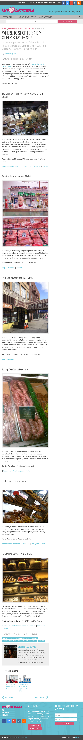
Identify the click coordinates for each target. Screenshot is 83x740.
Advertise (31, 2)
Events (34, 17)
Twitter (19, 268)
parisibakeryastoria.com (11, 544)
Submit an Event (35, 729)
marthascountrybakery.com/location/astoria (19, 626)
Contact (52, 2)
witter (45, 166)
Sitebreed (78, 737)
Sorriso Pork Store (31, 641)
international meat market (23, 638)
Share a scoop (34, 725)
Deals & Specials (45, 17)
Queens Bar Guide (42, 2)
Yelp (3, 268)
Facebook (27, 166)
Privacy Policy (22, 737)
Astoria (4, 28)
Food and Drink (29, 28)
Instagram (37, 166)
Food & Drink (8, 17)
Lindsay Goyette (10, 53)
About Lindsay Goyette (27, 647)
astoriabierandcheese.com (12, 166)
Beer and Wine (12, 28)
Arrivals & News (22, 17)
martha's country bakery (9, 641)
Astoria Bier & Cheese (8, 638)
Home (19, 2)
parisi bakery (21, 641)
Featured (20, 28)
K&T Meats (34, 638)
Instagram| (35, 544)
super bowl (41, 641)
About (24, 2)
